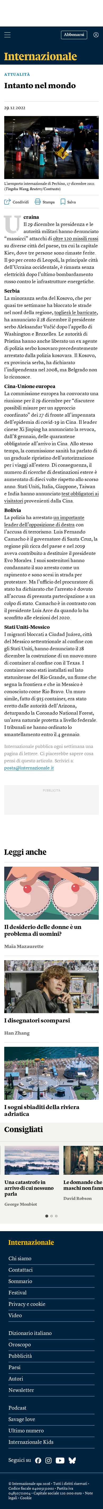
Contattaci (20, 1270)
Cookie (26, 1498)
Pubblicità (20, 1356)
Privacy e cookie (26, 1304)
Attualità (17, 75)
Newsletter (21, 1390)
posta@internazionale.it (29, 768)
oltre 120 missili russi (75, 239)
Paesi (14, 1367)
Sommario (20, 1281)
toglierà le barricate (75, 312)
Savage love (21, 1419)
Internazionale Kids (30, 1442)
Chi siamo (19, 1259)
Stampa (49, 202)
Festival (17, 1293)
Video (15, 1316)
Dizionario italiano (30, 1333)
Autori (15, 1379)
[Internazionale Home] (32, 1242)
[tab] (46, 1215)
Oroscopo (19, 1345)
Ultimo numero (26, 1431)
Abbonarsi (74, 35)
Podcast (17, 1408)
